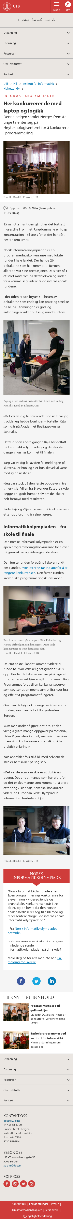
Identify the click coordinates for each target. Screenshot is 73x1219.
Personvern (52, 1210)
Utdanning (10, 32)
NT (15, 83)
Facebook (21, 981)
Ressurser (9, 53)
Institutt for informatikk (36, 20)
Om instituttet (12, 64)
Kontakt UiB (19, 1204)
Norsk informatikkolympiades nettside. (32, 930)
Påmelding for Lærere (35, 960)
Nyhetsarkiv (11, 88)
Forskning (9, 43)
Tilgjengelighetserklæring (36, 1216)
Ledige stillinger (38, 1204)
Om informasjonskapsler (27, 1210)
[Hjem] (7, 6)
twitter (24, 1183)
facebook (7, 1183)
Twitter (36, 981)
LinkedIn (52, 981)
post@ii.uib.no (11, 1121)
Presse (55, 1204)
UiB (5, 83)
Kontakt (8, 74)
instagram (16, 1183)
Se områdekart (12, 1165)
